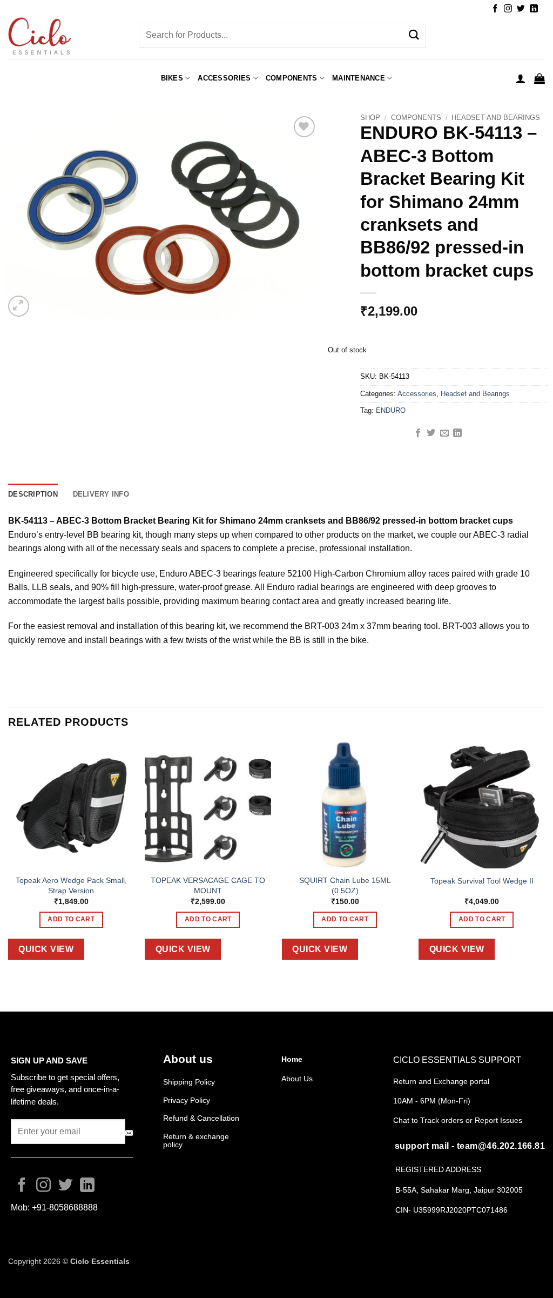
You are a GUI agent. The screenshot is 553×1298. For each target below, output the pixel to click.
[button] (520, 78)
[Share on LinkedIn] (457, 433)
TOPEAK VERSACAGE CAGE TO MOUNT (208, 885)
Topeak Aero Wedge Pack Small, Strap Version (71, 885)
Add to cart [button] (71, 919)
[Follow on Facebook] (495, 9)
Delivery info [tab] (101, 494)
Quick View (45, 949)
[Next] (544, 859)
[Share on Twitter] (431, 433)
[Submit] (414, 35)
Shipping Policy (189, 1082)
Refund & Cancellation (202, 1118)
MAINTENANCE (358, 78)
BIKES (172, 78)
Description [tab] (33, 494)
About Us (297, 1078)
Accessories (416, 394)
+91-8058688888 (65, 1207)
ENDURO (391, 410)
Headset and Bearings (495, 117)
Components (292, 78)
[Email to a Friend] (444, 433)
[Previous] (9, 859)
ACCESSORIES (224, 78)
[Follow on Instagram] (508, 9)
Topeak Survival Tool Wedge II (482, 881)
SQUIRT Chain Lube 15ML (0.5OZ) (345, 885)
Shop (370, 117)
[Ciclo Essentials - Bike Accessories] (65, 37)
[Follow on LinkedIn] (534, 9)
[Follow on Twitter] (521, 9)
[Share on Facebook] (418, 433)
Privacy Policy (186, 1100)
